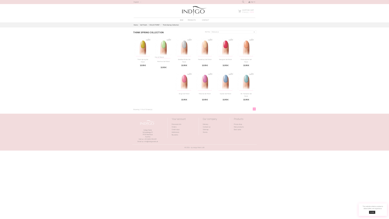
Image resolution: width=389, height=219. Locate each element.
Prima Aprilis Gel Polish (246, 61)
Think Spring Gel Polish (142, 61)
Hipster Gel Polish (225, 93)
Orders (174, 127)
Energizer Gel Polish (225, 59)
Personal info (176, 124)
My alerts (175, 135)
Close (372, 212)
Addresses (175, 132)
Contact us (207, 127)
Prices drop (238, 124)
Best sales (237, 129)
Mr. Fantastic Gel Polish (246, 95)
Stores (205, 132)
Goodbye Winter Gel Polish (184, 61)
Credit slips (176, 129)
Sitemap (206, 129)
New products (239, 127)
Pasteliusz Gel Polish (205, 59)
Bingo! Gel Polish (184, 93)
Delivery (205, 124)
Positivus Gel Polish (163, 61)
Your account (179, 119)
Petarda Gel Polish (205, 93)
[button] (193, 20)
